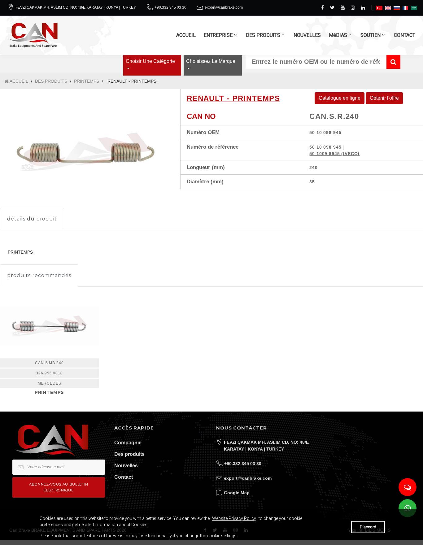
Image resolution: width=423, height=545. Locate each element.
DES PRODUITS (263, 35)
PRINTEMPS (86, 81)
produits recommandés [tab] (39, 275)
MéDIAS (338, 35)
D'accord (368, 527)
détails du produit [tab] (32, 219)
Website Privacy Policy (234, 518)
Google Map (237, 492)
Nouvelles (126, 465)
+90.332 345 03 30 (170, 7)
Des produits (129, 454)
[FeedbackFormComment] (407, 487)
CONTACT (404, 35)
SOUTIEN (370, 35)
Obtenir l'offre (384, 98)
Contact (123, 477)
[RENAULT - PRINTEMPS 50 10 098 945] (85, 151)
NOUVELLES (307, 35)
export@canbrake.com (224, 7)
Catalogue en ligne (339, 98)
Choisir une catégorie (150, 61)
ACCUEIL (186, 35)
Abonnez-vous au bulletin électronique (58, 487)
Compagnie (128, 442)
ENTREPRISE (218, 35)
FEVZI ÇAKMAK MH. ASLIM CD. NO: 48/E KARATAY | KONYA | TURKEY (75, 7)
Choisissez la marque (210, 61)
